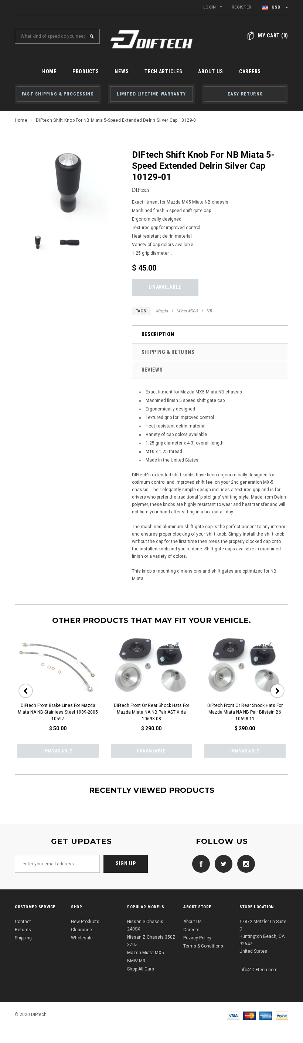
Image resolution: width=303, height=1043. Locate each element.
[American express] (265, 1015)
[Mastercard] (249, 1015)
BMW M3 (136, 960)
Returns (23, 929)
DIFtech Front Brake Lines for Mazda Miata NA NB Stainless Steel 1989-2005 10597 (58, 712)
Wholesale (82, 937)
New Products (85, 921)
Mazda (162, 310)
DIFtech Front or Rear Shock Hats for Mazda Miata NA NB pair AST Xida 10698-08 (151, 712)
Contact (23, 921)
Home (21, 120)
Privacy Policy (197, 937)
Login (209, 7)
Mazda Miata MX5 (145, 952)
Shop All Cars (140, 969)
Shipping (23, 937)
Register (241, 7)
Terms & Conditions (203, 946)
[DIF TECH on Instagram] (244, 863)
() (273, 35)
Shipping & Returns (168, 352)
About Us (192, 921)
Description (158, 334)
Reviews (152, 370)
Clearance (81, 929)
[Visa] (233, 1015)
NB (209, 310)
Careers (191, 929)
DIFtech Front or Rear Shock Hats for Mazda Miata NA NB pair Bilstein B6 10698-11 (245, 712)
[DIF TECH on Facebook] (199, 863)
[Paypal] (282, 1015)
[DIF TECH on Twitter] (221, 863)
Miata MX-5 (187, 310)
